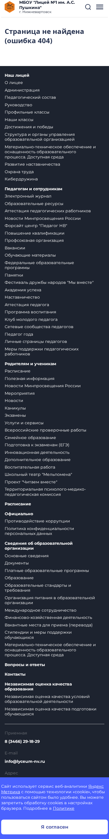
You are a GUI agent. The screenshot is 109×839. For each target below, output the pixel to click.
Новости (14, 400)
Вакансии (15, 248)
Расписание (18, 371)
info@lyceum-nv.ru (25, 761)
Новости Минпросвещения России (43, 218)
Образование (19, 577)
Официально (19, 513)
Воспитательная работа (30, 467)
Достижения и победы (29, 126)
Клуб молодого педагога (31, 319)
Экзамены (15, 415)
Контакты (15, 674)
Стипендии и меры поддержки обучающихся (38, 635)
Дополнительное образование (38, 459)
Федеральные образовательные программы (39, 265)
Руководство (18, 104)
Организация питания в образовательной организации (50, 600)
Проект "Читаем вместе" (31, 482)
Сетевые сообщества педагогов (39, 326)
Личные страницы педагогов (36, 341)
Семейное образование (30, 437)
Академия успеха (23, 290)
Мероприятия (20, 393)
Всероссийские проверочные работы (45, 430)
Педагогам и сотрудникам (33, 189)
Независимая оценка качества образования (38, 687)
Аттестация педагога (27, 304)
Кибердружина (21, 179)
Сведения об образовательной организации (39, 546)
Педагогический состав (30, 97)
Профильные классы (27, 112)
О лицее (14, 82)
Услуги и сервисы (24, 422)
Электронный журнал (28, 196)
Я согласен (54, 827)
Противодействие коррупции (37, 521)
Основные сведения (27, 555)
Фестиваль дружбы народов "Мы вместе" (49, 282)
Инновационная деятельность (37, 452)
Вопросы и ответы (25, 664)
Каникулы (15, 408)
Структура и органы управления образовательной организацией (40, 137)
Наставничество (22, 297)
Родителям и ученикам (30, 363)
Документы (17, 563)
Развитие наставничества (32, 164)
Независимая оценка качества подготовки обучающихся (51, 711)
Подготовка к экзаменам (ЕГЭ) (37, 444)
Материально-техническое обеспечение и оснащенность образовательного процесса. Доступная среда (50, 152)
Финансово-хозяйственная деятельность (48, 617)
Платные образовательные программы (47, 570)
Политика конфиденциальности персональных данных (39, 531)
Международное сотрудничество (40, 610)
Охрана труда (19, 171)
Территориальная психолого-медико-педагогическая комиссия (45, 492)
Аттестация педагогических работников (48, 210)
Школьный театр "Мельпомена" (38, 474)
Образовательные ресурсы (34, 203)
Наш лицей (17, 75)
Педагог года (19, 334)
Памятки (14, 275)
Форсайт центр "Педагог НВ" (36, 225)
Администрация (22, 90)
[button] (88, 6)
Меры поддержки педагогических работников (41, 351)
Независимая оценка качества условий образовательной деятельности (47, 699)
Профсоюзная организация (34, 240)
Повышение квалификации (35, 233)
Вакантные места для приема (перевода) (49, 625)
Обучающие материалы (30, 255)
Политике (63, 808)
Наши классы (19, 119)
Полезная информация (29, 378)
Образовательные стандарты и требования (38, 588)
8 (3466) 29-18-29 (22, 741)
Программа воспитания (30, 312)
